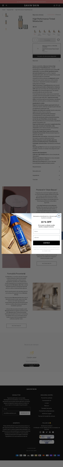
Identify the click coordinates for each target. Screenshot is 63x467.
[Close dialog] (59, 216)
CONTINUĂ (46, 243)
